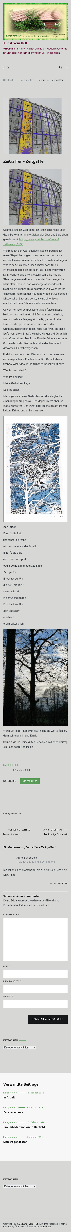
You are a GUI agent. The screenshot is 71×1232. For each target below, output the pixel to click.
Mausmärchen (16, 832)
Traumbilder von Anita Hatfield (24, 1127)
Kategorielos (10, 765)
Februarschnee (13, 1112)
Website (8, 996)
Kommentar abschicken (48, 1019)
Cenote (7, 1226)
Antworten (60, 883)
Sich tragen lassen (15, 1141)
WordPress (45, 1226)
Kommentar (11, 914)
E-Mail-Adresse (12, 981)
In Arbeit (9, 1097)
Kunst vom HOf (15, 43)
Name (7, 966)
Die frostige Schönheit (55, 832)
